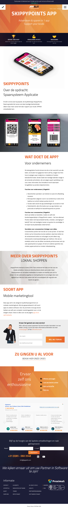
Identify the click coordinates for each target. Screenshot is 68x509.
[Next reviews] (63, 422)
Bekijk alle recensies (45, 407)
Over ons (6, 494)
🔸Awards (45, 485)
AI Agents (16, 485)
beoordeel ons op (54, 407)
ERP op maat (16, 494)
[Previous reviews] (4, 422)
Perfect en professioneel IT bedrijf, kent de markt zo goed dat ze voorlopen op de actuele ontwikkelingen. (11, 418)
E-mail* (37, 448)
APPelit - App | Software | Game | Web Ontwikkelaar (17, 406)
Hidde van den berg (44, 427)
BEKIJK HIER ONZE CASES (34, 359)
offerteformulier (37, 329)
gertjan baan (13, 427)
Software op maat (34, 494)
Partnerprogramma (35, 491)
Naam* (6, 448)
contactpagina (23, 329)
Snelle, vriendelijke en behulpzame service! (25, 416)
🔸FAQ (44, 488)
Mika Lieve (27, 427)
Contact (5, 485)
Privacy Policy (30, 506)
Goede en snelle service (41, 415)
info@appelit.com (25, 460)
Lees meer (34, 3)
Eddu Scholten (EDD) (59, 427)
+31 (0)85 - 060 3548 (19, 456)
